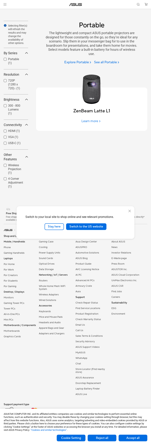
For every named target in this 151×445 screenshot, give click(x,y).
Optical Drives (47, 263)
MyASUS (80, 352)
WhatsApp (81, 358)
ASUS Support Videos (88, 347)
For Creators (11, 275)
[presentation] (5, 25)
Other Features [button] (10, 157)
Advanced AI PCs (85, 280)
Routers (43, 280)
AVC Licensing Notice (87, 269)
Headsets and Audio (50, 322)
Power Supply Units (49, 252)
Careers (115, 297)
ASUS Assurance (85, 377)
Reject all (102, 438)
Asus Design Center (86, 241)
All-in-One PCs (12, 314)
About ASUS (118, 241)
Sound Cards (46, 258)
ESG (113, 308)
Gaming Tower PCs (14, 303)
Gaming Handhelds (14, 252)
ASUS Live (81, 394)
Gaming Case (46, 241)
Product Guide (83, 263)
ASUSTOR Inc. (119, 269)
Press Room (117, 263)
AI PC (79, 274)
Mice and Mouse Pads (51, 316)
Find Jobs (116, 291)
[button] (5, 4)
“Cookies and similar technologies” (49, 430)
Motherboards (12, 331)
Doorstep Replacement (88, 383)
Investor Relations (121, 252)
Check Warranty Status (88, 319)
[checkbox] (14, 84)
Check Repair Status (87, 302)
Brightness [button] (11, 99)
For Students (11, 280)
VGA (6, 136)
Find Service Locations (88, 308)
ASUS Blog (82, 258)
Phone (7, 247)
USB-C (8, 142)
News (114, 247)
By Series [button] (10, 53)
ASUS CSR (117, 285)
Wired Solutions (47, 300)
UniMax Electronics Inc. (124, 280)
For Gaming (10, 286)
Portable (9, 58)
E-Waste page (119, 258)
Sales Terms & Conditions (89, 335)
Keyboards (45, 311)
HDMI (7, 130)
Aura (78, 291)
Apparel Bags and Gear (51, 328)
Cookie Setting (71, 438)
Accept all (133, 438)
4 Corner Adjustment (11, 179)
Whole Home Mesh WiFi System (52, 288)
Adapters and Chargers (51, 333)
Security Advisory (85, 341)
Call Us (79, 330)
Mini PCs (8, 319)
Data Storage (46, 269)
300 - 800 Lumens (10, 106)
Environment (118, 313)
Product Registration (87, 313)
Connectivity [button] (13, 125)
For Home (9, 264)
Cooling (43, 247)
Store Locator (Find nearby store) (90, 371)
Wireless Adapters (49, 294)
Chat (78, 363)
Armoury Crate (84, 285)
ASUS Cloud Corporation (125, 274)
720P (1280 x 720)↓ (12, 81)
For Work (9, 269)
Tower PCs (9, 308)
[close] (129, 211)
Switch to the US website (86, 226)
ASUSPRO (81, 247)
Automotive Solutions (87, 252)
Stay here (54, 226)
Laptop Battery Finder (88, 388)
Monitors (9, 297)
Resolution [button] (11, 74)
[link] (75, 4)
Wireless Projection (10, 166)
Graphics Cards (12, 336)
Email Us (80, 324)
